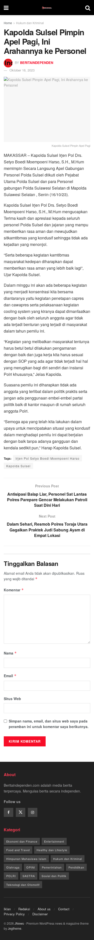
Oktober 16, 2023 (22, 70)
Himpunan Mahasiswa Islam (26, 859)
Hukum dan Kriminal (30, 23)
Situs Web (12, 698)
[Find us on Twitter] (20, 812)
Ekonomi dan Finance (21, 841)
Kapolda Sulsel (18, 466)
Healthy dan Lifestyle (52, 850)
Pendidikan (76, 867)
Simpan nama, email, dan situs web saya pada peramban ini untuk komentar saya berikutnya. (48, 723)
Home (8, 23)
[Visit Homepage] (47, 8)
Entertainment (54, 841)
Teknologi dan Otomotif (23, 885)
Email (10, 675)
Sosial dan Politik (54, 876)
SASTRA (29, 876)
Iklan (7, 909)
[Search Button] (87, 7)
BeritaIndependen (36, 62)
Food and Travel (18, 850)
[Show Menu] (6, 7)
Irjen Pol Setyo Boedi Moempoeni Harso (47, 458)
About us (44, 909)
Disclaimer (40, 914)
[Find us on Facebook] (8, 812)
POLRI (11, 876)
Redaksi (24, 909)
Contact (63, 909)
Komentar (14, 589)
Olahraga (13, 867)
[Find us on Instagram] (32, 812)
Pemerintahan (52, 867)
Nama (10, 653)
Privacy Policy (14, 914)
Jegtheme (14, 928)
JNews (19, 923)
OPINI (30, 867)
